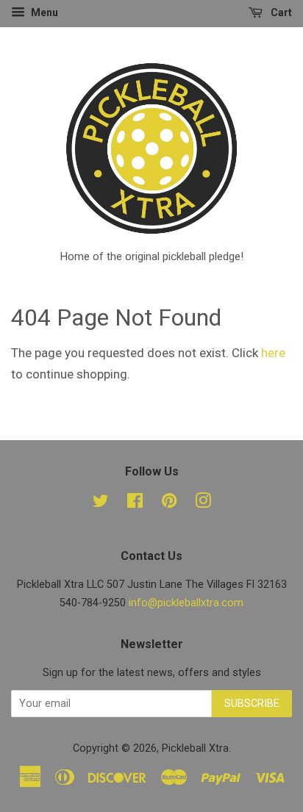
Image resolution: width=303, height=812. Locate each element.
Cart (280, 12)
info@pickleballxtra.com (186, 603)
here (273, 352)
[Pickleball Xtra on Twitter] (101, 503)
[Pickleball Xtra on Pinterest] (169, 503)
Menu (43, 12)
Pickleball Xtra (195, 748)
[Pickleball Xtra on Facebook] (134, 503)
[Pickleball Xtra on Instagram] (203, 503)
